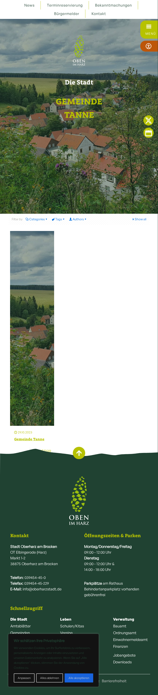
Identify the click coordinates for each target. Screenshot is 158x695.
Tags (58, 219)
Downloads (122, 662)
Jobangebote (124, 655)
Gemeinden (20, 632)
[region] (53, 660)
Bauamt (119, 626)
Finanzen (120, 646)
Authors (78, 219)
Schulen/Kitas (72, 626)
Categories (37, 219)
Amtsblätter (20, 626)
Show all (140, 219)
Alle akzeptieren (79, 678)
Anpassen (24, 678)
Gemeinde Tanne (29, 439)
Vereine (66, 632)
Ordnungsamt (124, 632)
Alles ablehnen (49, 678)
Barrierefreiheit (114, 681)
